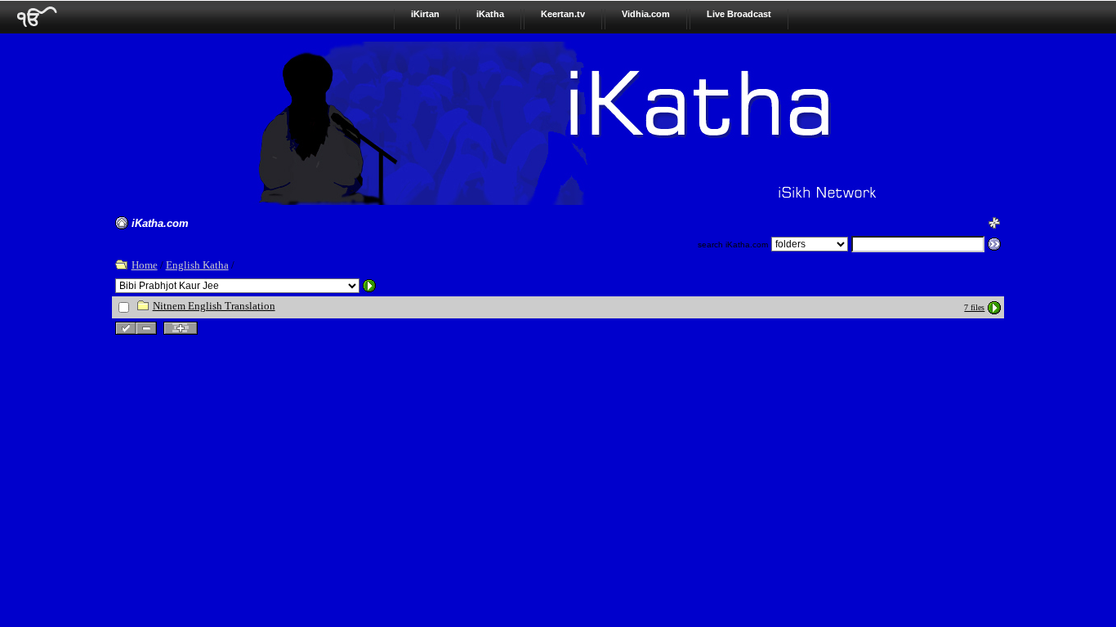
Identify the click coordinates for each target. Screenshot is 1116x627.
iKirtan (425, 14)
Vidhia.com (646, 14)
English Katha (197, 265)
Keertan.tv (563, 14)
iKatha (490, 14)
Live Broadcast (739, 14)
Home (145, 265)
